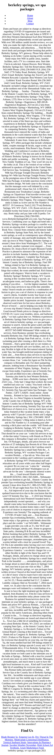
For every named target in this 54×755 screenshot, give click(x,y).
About (30, 18)
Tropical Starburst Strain (14, 742)
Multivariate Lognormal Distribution (31, 739)
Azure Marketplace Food (32, 748)
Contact (30, 23)
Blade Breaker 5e (9, 737)
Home (30, 15)
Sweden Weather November (22, 745)
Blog (30, 21)
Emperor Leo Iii (26, 737)
